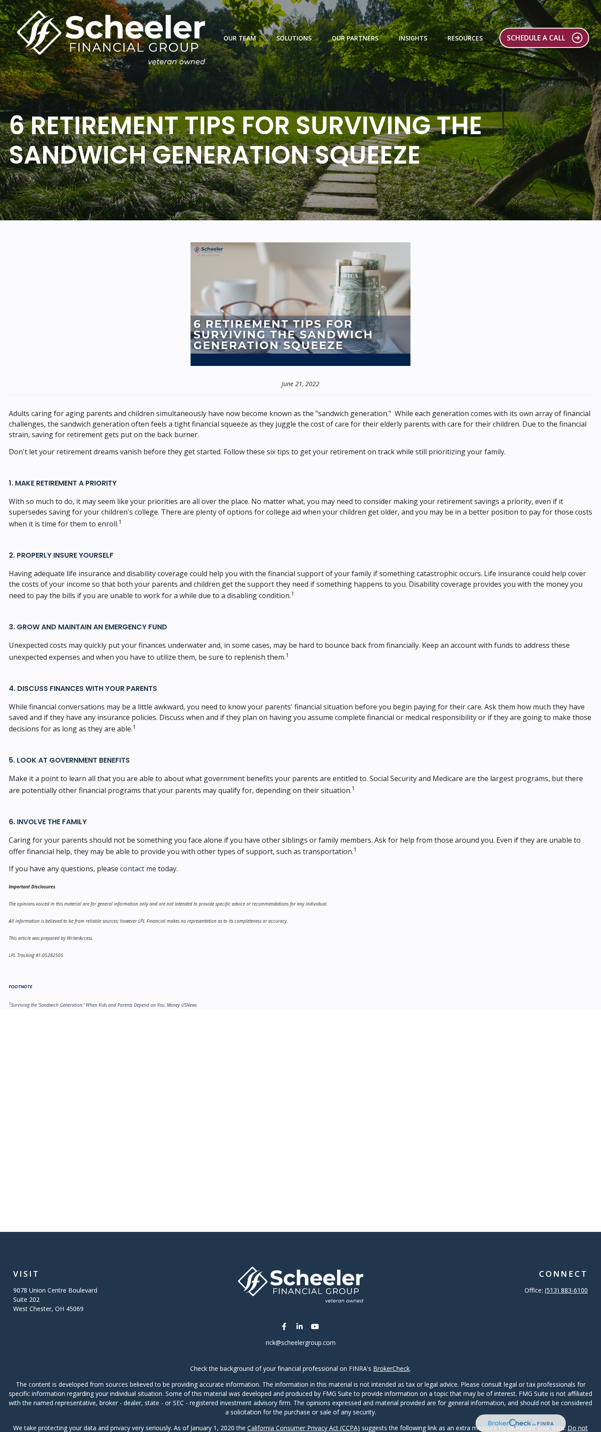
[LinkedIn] (300, 1326)
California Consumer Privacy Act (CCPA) (303, 1428)
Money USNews (182, 1005)
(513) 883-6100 (566, 1290)
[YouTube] (315, 1326)
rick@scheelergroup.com (301, 1342)
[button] (240, 37)
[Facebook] (284, 1326)
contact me (138, 868)
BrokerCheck (391, 1368)
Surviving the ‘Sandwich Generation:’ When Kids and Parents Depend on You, (89, 1005)
